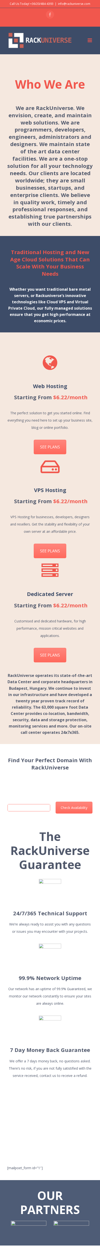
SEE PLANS (50, 447)
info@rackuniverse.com (74, 4)
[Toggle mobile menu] (90, 40)
